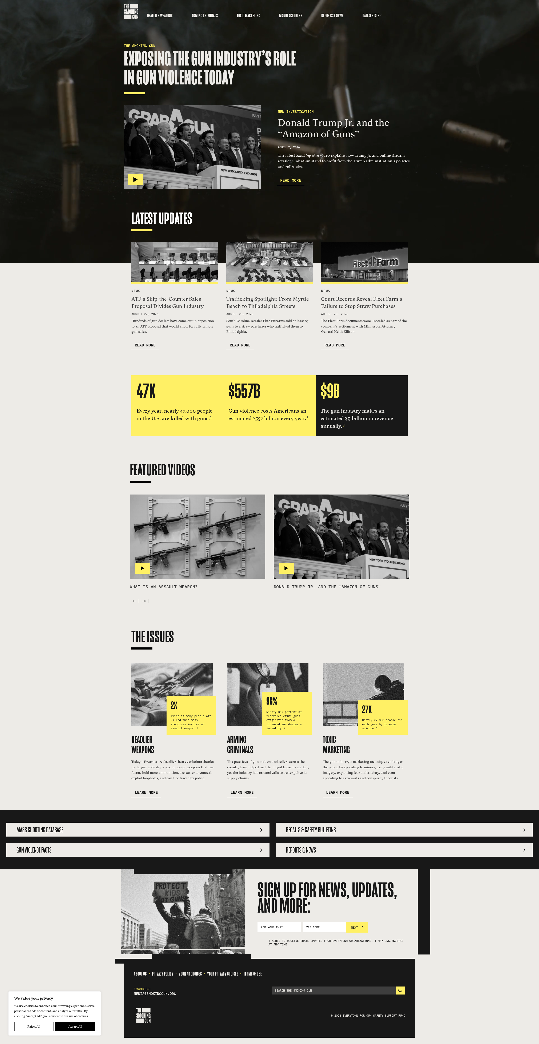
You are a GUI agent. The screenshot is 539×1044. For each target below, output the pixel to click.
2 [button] (307, 417)
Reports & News (332, 16)
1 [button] (211, 417)
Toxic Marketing (248, 16)
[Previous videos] (134, 601)
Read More (290, 180)
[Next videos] (144, 601)
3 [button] (343, 424)
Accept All (75, 1026)
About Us (140, 973)
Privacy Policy (162, 973)
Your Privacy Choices (222, 973)
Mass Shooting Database (39, 830)
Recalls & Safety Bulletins (311, 830)
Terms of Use (253, 973)
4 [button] (197, 727)
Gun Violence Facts (34, 850)
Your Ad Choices (190, 973)
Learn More (146, 792)
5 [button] (284, 727)
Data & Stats (371, 16)
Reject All (33, 1026)
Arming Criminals (205, 16)
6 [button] (376, 727)
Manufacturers (290, 16)
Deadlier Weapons (160, 16)
